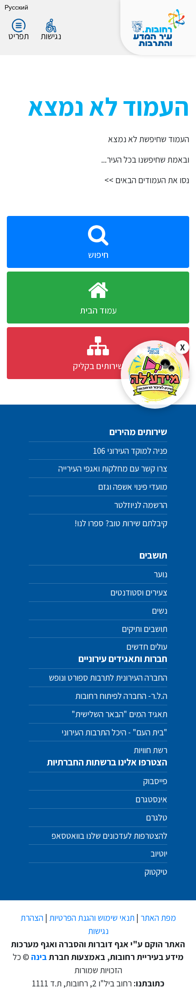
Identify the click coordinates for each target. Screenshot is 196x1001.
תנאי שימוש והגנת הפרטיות (91, 918)
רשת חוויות (150, 750)
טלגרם (156, 817)
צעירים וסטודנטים (138, 592)
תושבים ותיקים (144, 629)
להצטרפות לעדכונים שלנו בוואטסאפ (108, 836)
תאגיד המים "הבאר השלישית (121, 714)
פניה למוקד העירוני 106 (130, 451)
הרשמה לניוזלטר (140, 505)
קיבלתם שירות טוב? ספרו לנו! (120, 523)
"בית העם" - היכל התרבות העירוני (114, 732)
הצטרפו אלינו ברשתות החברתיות (107, 762)
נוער (160, 574)
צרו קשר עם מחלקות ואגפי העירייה (112, 468)
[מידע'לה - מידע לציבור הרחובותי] (155, 374)
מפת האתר (158, 918)
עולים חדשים (146, 646)
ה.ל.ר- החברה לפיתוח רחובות (121, 696)
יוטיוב (158, 853)
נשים (159, 610)
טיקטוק (155, 872)
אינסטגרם (151, 799)
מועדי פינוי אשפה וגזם (132, 487)
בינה (39, 957)
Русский (16, 7)
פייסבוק (155, 781)
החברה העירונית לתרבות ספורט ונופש (108, 677)
